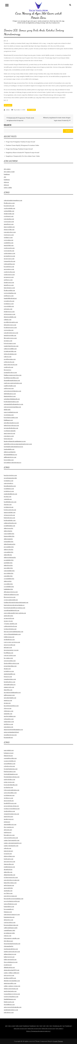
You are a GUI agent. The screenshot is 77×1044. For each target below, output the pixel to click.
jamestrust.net (8, 851)
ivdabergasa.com (9, 637)
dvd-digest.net (8, 941)
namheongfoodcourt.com (12, 951)
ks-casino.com (8, 658)
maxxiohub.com (8, 245)
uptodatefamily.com (10, 698)
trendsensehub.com (10, 351)
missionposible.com (10, 983)
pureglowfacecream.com (11, 880)
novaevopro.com (9, 258)
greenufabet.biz (9, 547)
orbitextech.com (9, 362)
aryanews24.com (9, 618)
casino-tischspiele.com (11, 845)
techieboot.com (9, 491)
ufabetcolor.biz (8, 549)
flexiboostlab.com (9, 290)
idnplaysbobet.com (9, 396)
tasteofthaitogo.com (10, 904)
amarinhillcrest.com (10, 824)
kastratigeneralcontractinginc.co (14, 605)
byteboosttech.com (10, 510)
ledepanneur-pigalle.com (11, 938)
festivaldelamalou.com (11, 774)
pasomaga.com (8, 727)
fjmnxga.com (8, 912)
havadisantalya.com (10, 486)
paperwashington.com (11, 412)
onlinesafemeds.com (10, 523)
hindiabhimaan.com (10, 999)
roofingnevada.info (10, 431)
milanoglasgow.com (10, 954)
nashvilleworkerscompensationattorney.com (18, 444)
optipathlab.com (9, 211)
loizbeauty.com (8, 859)
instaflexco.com (9, 285)
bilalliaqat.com (8, 420)
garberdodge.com (9, 779)
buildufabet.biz (8, 589)
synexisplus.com (9, 219)
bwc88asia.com (8, 653)
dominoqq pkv (57, 1026)
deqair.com (7, 668)
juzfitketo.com (8, 724)
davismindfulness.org (10, 454)
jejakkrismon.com (9, 867)
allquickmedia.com (9, 875)
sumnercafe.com (9, 687)
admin (8, 110)
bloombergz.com (9, 835)
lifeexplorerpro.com (10, 338)
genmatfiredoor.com (10, 372)
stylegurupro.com (9, 314)
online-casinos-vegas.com (12, 986)
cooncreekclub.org (10, 761)
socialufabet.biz (9, 560)
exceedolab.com (9, 306)
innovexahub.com (9, 227)
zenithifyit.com (8, 243)
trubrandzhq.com (9, 264)
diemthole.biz (8, 869)
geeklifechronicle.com (11, 322)
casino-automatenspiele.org (13, 843)
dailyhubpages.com (10, 393)
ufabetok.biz (8, 581)
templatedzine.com (10, 679)
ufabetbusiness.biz (9, 544)
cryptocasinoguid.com (11, 600)
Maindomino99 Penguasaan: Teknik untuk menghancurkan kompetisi (20, 119)
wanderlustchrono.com (11, 346)
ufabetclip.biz (8, 531)
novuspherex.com (9, 256)
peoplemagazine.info (10, 478)
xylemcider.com (8, 719)
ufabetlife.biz (8, 555)
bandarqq (7, 174)
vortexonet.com (9, 221)
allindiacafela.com (9, 967)
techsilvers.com (9, 671)
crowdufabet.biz (9, 586)
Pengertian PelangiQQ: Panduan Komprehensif (20, 142)
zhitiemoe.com (8, 711)
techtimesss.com (9, 795)
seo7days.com (8, 893)
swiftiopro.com (8, 296)
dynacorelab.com (9, 229)
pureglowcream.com (10, 896)
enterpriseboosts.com (11, 838)
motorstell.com (9, 800)
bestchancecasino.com (11, 417)
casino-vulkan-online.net (11, 973)
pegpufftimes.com (9, 763)
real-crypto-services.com (12, 642)
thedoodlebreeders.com (11, 663)
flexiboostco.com (9, 203)
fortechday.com (9, 460)
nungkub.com (8, 713)
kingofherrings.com (10, 883)
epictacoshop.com (9, 922)
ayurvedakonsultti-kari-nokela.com (15, 613)
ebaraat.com (7, 504)
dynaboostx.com (9, 282)
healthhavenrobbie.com (11, 378)
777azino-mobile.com (10, 623)
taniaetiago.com (9, 721)
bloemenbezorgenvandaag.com (13, 898)
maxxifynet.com (8, 224)
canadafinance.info (9, 930)
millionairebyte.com (10, 457)
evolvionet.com (8, 216)
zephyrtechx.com (9, 272)
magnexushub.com (9, 512)
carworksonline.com (10, 793)
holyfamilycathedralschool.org (13, 446)
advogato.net (8, 830)
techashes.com (8, 480)
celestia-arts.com (9, 766)
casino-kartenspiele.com (11, 840)
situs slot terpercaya (20, 1028)
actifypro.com (8, 280)
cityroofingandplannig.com (12, 634)
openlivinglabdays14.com (11, 610)
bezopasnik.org (9, 909)
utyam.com (7, 703)
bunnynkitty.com (9, 906)
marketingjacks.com (10, 991)
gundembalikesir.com (10, 494)
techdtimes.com (9, 488)
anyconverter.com (9, 861)
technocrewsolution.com (11, 808)
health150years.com (10, 803)
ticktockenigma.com (10, 354)
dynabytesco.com (9, 311)
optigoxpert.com (9, 274)
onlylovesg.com (9, 388)
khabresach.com (9, 1002)
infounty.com (8, 647)
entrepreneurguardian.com (12, 407)
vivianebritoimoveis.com (11, 814)
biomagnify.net (8, 737)
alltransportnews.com (11, 592)
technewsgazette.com (11, 877)
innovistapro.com (9, 288)
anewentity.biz (8, 888)
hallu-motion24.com (10, 959)
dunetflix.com (8, 690)
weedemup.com (9, 415)
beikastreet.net (8, 753)
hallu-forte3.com (9, 957)
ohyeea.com (7, 708)
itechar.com (7, 496)
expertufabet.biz (9, 533)
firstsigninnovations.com (11, 777)
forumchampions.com (10, 769)
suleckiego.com (9, 1012)
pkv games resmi (9, 171)
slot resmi (11, 1026)
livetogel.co (7, 370)
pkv (5, 177)
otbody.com (7, 848)
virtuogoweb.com (9, 515)
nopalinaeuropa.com (10, 735)
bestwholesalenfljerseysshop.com (14, 608)
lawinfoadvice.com (9, 682)
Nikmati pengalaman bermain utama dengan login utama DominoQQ (56, 119)
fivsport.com (8, 676)
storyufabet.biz (8, 573)
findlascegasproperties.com (12, 375)
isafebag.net (7, 832)
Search (7, 125)
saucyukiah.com (9, 750)
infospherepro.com (10, 325)
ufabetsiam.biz (8, 539)
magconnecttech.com (10, 364)
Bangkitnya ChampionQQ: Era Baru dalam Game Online (23, 156)
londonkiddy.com (9, 449)
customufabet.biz (9, 571)
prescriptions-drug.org (11, 806)
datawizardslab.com (10, 317)
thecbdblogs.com (9, 1004)
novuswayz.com (9, 277)
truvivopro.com (9, 235)
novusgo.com (8, 341)
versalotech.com (9, 301)
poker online (8, 187)
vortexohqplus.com (10, 293)
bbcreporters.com (9, 597)
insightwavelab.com (10, 335)
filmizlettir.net (8, 755)
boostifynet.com (9, 266)
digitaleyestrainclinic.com (12, 980)
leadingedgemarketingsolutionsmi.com (16, 602)
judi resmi (19, 1026)
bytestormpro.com (10, 343)
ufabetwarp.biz (8, 528)
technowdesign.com (10, 629)
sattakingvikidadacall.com (12, 399)
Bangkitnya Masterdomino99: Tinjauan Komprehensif (22, 152)
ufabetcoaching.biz (10, 452)
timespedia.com (9, 864)
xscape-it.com (8, 621)
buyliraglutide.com (9, 520)
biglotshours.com (9, 518)
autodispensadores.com (11, 423)
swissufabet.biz (8, 541)
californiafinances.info (10, 928)
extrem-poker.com (10, 655)
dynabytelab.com (9, 213)
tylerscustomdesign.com (11, 790)
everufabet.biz (8, 584)
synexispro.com (9, 436)
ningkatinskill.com (9, 674)
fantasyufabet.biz (9, 536)
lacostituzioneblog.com (11, 706)
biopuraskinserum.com (11, 925)
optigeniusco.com (9, 253)
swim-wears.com (9, 782)
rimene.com (7, 935)
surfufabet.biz (8, 563)
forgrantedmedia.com (10, 785)
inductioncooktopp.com (11, 425)
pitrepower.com (9, 975)
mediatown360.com (10, 978)
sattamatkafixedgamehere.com (13, 404)
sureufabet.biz (8, 568)
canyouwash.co (8, 483)
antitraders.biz (8, 616)
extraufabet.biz (8, 552)
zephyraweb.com (9, 248)
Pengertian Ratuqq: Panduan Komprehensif (19, 149)
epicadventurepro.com (11, 333)
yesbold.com (8, 499)
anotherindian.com (9, 716)
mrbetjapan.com (9, 885)
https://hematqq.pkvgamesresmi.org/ (38, 1031)
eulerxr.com (7, 356)
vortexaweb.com (9, 251)
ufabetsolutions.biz (10, 557)
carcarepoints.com (9, 661)
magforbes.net (8, 816)
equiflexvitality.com (10, 386)
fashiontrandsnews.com (11, 594)
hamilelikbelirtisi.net (10, 298)
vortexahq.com (8, 240)
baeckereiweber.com (10, 475)
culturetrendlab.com (10, 348)
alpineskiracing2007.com (11, 970)
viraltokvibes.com (9, 811)
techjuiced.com (8, 507)
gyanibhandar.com (9, 525)
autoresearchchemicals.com (12, 1007)
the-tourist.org (9, 827)
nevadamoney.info (9, 933)
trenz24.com (8, 853)
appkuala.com (8, 890)
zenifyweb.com (8, 367)
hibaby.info (7, 409)
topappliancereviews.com (12, 994)
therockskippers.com (10, 962)
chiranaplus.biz (8, 946)
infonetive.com (8, 920)
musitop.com (8, 700)
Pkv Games (31, 110)
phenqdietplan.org (9, 684)
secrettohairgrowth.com (12, 901)
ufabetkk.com (8, 872)
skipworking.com (9, 856)
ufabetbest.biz (8, 565)
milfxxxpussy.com (9, 695)
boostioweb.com (9, 206)
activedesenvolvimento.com (12, 391)
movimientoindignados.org (12, 692)
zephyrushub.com (9, 208)
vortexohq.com (8, 330)
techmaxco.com (9, 303)
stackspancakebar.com (11, 949)
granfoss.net (8, 965)
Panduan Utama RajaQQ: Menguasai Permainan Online (22, 145)
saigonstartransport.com (12, 914)
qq (63, 1026)
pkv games (8, 105)
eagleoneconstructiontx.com (13, 383)
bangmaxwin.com (9, 917)
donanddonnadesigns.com (12, 380)
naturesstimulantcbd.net (11, 732)
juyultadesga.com (9, 639)
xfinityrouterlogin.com (11, 988)
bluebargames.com (9, 771)
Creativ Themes (58, 1041)
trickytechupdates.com (11, 996)
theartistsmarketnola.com (12, 943)
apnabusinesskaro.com (11, 1010)
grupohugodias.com (10, 666)
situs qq (6, 182)
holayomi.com (8, 438)
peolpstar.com (8, 787)
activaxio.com (8, 309)
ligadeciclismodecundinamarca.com (15, 441)
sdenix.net (7, 822)
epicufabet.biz (8, 576)
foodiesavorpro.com (10, 327)
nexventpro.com (9, 269)
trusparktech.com (9, 261)
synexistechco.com (10, 232)
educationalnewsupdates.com (13, 200)
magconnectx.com (9, 433)
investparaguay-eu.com (11, 650)
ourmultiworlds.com (10, 758)
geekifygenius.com (9, 359)
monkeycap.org (9, 819)
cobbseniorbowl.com (10, 626)
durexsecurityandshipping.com (13, 631)
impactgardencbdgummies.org (13, 729)
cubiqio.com (7, 319)
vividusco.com (8, 237)
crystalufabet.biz (9, 578)
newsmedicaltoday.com (11, 428)
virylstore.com (8, 798)
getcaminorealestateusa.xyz (12, 462)
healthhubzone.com (10, 502)
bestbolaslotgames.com (11, 401)
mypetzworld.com (9, 645)
